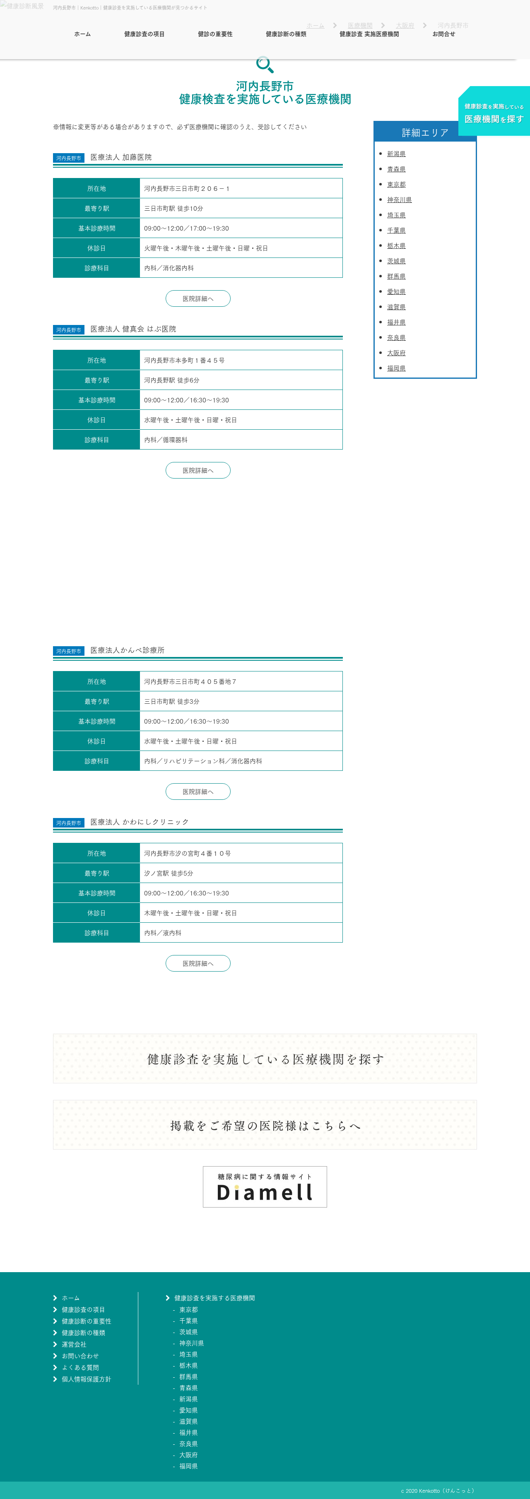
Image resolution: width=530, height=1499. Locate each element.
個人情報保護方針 (86, 1379)
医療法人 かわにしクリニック (139, 821)
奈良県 (396, 337)
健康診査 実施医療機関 (369, 33)
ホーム (82, 33)
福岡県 (396, 368)
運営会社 (74, 1344)
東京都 (396, 184)
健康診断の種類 (286, 33)
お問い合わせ (80, 1355)
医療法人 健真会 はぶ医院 (133, 328)
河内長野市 (68, 158)
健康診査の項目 (144, 33)
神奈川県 (399, 199)
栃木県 (396, 245)
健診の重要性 (215, 33)
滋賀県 (396, 306)
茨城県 (396, 260)
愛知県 (396, 291)
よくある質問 (80, 1367)
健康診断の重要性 (86, 1321)
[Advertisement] (198, 561)
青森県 (396, 168)
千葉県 (396, 230)
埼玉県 (396, 214)
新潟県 (396, 153)
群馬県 (396, 276)
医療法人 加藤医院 (121, 156)
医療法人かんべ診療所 (127, 649)
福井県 (396, 322)
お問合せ (443, 33)
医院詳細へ (198, 298)
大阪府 (396, 352)
